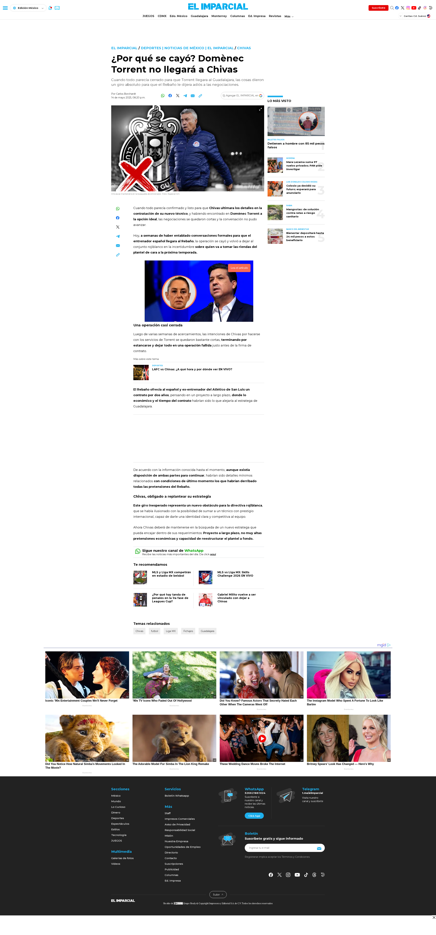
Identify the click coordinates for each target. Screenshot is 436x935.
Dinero (115, 812)
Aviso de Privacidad (177, 824)
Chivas (244, 48)
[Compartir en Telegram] (185, 95)
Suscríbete (378, 7)
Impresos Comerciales (180, 818)
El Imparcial (124, 48)
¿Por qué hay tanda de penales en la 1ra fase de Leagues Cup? (170, 598)
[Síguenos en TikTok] (419, 7)
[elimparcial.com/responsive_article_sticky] (434, 917)
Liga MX (171, 631)
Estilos (115, 829)
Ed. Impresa (257, 16)
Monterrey (219, 16)
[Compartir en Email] (192, 95)
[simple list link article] (296, 123)
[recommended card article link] (141, 372)
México (116, 795)
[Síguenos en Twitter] (402, 7)
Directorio (171, 852)
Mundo (116, 801)
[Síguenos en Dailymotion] (430, 7)
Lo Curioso (118, 807)
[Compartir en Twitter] (177, 95)
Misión (169, 835)
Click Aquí (254, 815)
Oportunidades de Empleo (183, 847)
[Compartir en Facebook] (170, 95)
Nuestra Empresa (176, 841)
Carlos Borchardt (126, 93)
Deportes (117, 818)
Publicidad (172, 869)
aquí (213, 554)
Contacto (171, 858)
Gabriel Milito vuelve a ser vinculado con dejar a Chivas (236, 598)
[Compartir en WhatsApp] (162, 95)
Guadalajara (199, 16)
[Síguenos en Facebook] (397, 7)
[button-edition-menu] (400, 16)
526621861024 (255, 793)
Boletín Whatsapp (177, 795)
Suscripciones (174, 863)
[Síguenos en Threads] (425, 7)
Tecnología (118, 835)
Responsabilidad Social (180, 830)
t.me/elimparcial (312, 793)
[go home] (123, 900)
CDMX (162, 16)
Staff (167, 813)
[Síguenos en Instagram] (408, 7)
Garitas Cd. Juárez (415, 16)
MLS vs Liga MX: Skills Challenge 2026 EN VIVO (235, 574)
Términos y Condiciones (296, 856)
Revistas (275, 16)
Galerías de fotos (122, 858)
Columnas (237, 16)
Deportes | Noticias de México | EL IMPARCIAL (187, 48)
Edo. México (178, 16)
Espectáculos (120, 823)
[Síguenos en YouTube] (414, 7)
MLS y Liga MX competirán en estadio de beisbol (171, 574)
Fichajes (188, 631)
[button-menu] (5, 8)
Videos (115, 863)
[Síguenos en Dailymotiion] (323, 875)
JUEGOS (148, 16)
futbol (154, 631)
